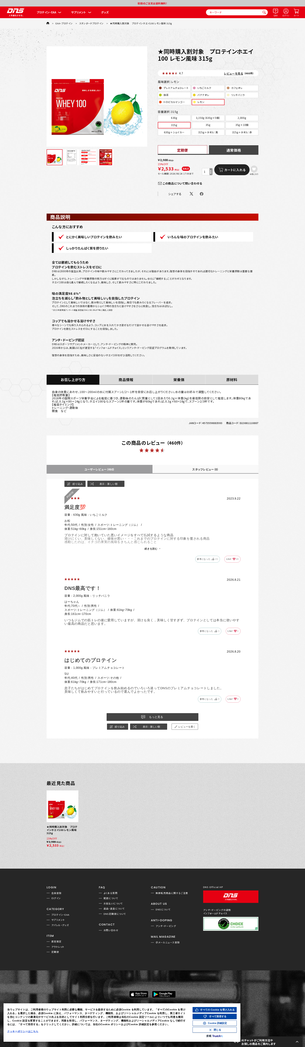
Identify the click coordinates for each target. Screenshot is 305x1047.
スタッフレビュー (205, 469)
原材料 (231, 379)
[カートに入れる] (232, 169)
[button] (266, 1041)
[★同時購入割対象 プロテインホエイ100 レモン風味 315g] (97, 96)
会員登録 (56, 893)
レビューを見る (233, 73)
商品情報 (126, 379)
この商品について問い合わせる (182, 183)
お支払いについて (113, 903)
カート (296, 15)
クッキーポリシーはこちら (22, 1031)
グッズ (105, 12)
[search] (264, 12)
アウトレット (57, 946)
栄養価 (178, 379)
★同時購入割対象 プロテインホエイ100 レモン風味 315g (62, 830)
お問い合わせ (111, 930)
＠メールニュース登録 (168, 942)
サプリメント (78, 12)
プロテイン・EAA (46, 12)
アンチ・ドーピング (166, 926)
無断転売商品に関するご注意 (172, 893)
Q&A (275, 15)
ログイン (285, 15)
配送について (111, 898)
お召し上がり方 (73, 379)
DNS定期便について (115, 913)
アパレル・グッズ (60, 925)
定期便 (55, 951)
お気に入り (254, 174)
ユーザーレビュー (99, 469)
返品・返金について (114, 908)
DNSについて (163, 909)
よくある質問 (111, 893)
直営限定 (56, 941)
